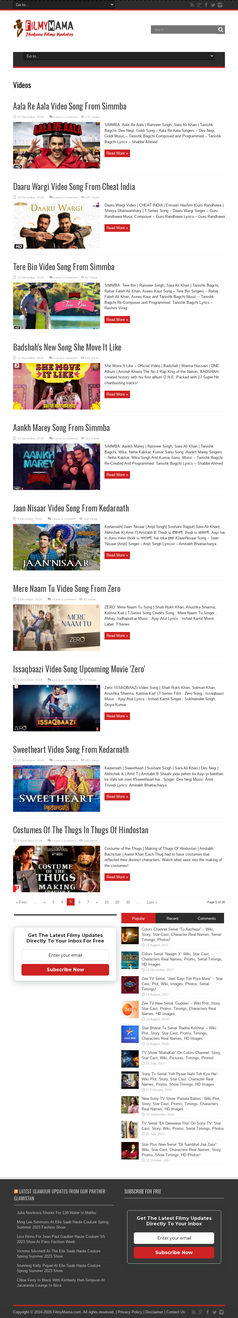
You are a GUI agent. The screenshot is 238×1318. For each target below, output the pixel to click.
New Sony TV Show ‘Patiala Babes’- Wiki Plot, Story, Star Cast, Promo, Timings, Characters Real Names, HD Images (181, 1103)
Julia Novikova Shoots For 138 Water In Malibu (56, 1213)
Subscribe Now (65, 969)
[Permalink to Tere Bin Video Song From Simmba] (56, 328)
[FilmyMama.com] (43, 34)
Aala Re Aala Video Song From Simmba (69, 106)
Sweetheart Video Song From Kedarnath (71, 749)
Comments (207, 918)
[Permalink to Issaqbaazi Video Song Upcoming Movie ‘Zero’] (56, 730)
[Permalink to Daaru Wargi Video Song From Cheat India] (56, 247)
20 (117, 902)
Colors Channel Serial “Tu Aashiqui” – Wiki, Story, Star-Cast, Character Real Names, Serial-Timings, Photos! (182, 934)
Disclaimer (154, 1312)
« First (21, 902)
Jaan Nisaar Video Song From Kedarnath (71, 508)
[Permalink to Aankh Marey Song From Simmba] (56, 488)
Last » (152, 902)
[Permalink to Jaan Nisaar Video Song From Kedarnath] (56, 569)
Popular (138, 918)
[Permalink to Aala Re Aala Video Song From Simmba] (56, 167)
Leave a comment (66, 116)
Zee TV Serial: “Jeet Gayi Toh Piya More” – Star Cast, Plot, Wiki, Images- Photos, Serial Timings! (182, 983)
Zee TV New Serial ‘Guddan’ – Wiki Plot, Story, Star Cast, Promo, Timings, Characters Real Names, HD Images (181, 1008)
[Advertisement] (65, 1077)
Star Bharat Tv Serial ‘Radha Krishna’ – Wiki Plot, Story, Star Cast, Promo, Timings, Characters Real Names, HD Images (179, 1033)
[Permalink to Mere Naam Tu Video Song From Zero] (56, 649)
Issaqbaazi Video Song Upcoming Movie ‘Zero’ (79, 669)
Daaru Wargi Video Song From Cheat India (74, 186)
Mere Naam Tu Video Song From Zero (66, 588)
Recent (172, 918)
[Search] (220, 29)
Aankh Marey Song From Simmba (61, 427)
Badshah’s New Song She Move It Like (67, 347)
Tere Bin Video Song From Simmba (63, 266)
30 (128, 902)
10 (106, 902)
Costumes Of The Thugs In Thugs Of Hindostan (80, 830)
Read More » (117, 153)
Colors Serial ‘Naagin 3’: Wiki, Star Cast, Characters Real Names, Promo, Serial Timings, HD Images (182, 959)
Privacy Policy (130, 1312)
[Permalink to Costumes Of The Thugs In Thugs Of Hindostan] (56, 891)
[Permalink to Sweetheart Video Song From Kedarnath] (56, 810)
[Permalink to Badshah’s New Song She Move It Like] (56, 408)
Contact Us (175, 1312)
